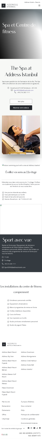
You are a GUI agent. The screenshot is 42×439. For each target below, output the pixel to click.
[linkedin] (40, 428)
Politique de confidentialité (30, 414)
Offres (4, 414)
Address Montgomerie (28, 356)
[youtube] (34, 428)
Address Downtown (27, 352)
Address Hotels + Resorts (32, 2)
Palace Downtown (8, 388)
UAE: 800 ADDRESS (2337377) (30, 433)
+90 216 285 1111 (10, 264)
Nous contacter (26, 406)
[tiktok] (37, 428)
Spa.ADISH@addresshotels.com (23, 90)
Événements (6, 410)
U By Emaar (5, 419)
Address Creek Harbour (29, 360)
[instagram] (31, 428)
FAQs (23, 410)
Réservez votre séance (21, 108)
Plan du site (6, 402)
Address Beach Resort (9, 352)
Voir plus (21, 101)
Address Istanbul (26, 369)
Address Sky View (7, 356)
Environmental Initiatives (29, 423)
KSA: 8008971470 (34, 435)
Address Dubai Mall (27, 365)
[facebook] (28, 428)
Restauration (6, 406)
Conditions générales (28, 419)
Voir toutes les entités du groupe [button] (11, 428)
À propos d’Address (27, 402)
